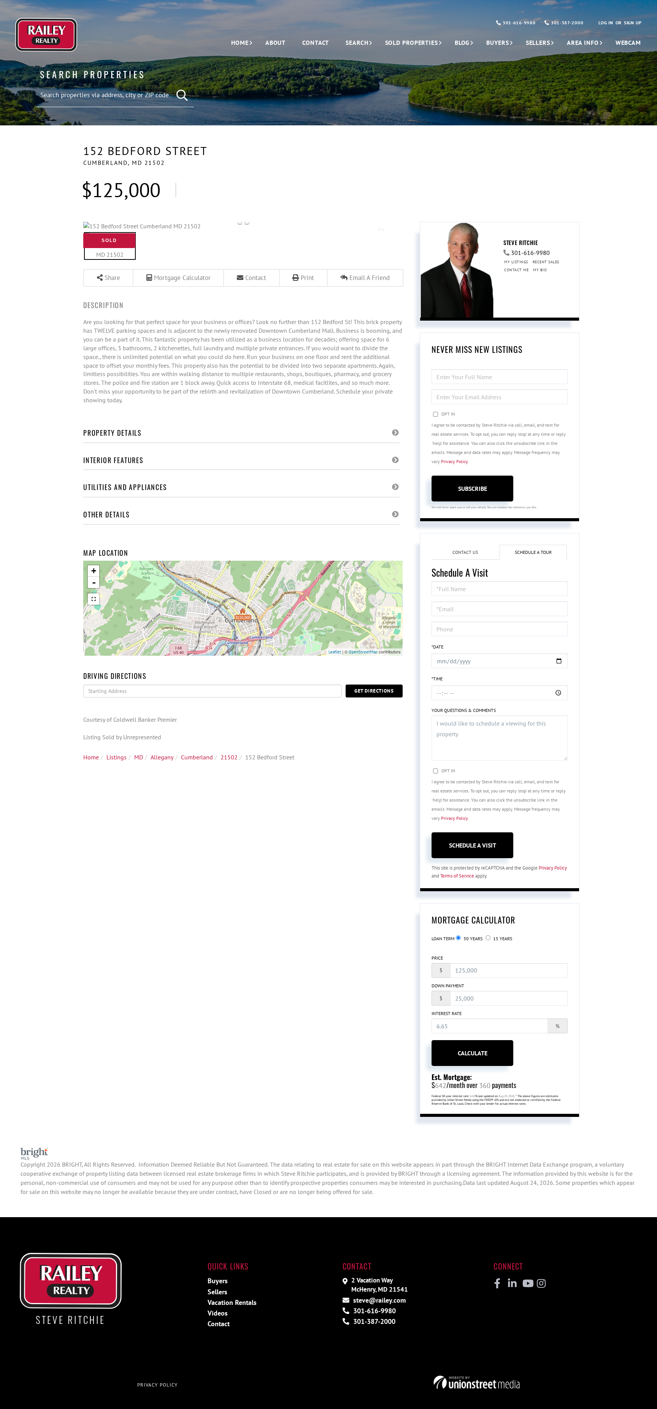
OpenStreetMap (363, 652)
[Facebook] (497, 1284)
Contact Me (516, 269)
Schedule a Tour (533, 552)
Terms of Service (457, 876)
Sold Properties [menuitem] (411, 42)
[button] (182, 95)
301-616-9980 (518, 22)
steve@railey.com (378, 1300)
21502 (229, 757)
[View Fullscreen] (93, 599)
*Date (437, 647)
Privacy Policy (454, 461)
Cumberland (197, 757)
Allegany (162, 757)
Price (437, 958)
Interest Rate (447, 1013)
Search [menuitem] (357, 42)
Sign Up (633, 22)
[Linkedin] (512, 1284)
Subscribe (472, 488)
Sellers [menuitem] (538, 42)
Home (91, 757)
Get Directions (374, 691)
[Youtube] (526, 1284)
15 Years (502, 938)
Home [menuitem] (240, 42)
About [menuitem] (275, 42)
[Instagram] (541, 1284)
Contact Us (465, 552)
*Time (437, 679)
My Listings (516, 261)
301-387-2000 (566, 22)
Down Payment (448, 985)
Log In (605, 22)
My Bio (540, 269)
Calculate (472, 1053)
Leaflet (334, 652)
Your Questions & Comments (464, 710)
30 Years (472, 938)
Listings (116, 757)
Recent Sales (546, 261)
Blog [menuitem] (462, 42)
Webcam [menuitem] (628, 42)
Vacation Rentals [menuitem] (232, 1302)
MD (138, 757)
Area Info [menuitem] (583, 42)
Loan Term (443, 938)
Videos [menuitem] (218, 1313)
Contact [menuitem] (315, 42)
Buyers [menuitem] (497, 42)
